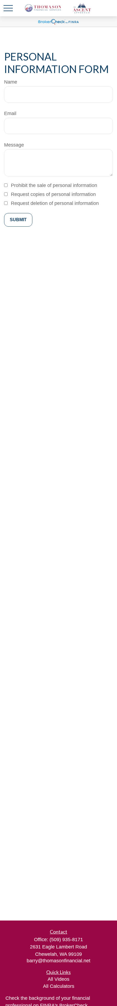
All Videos (58, 979)
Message (14, 145)
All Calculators (58, 986)
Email (10, 113)
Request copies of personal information (53, 194)
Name (10, 82)
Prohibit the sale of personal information (54, 185)
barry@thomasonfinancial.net (58, 960)
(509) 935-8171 (66, 939)
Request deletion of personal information (55, 203)
